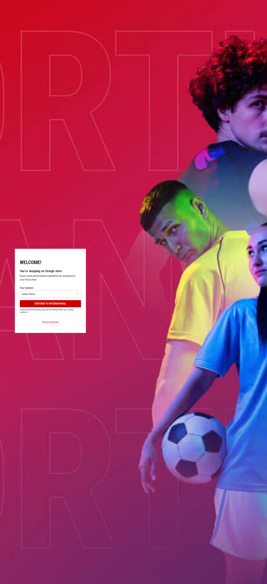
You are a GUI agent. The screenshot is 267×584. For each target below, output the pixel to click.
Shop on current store (50, 322)
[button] (50, 294)
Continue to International (50, 303)
